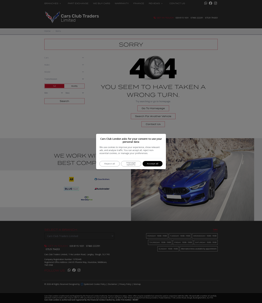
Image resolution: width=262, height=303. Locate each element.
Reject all (109, 163)
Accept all (152, 163)
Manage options (131, 163)
